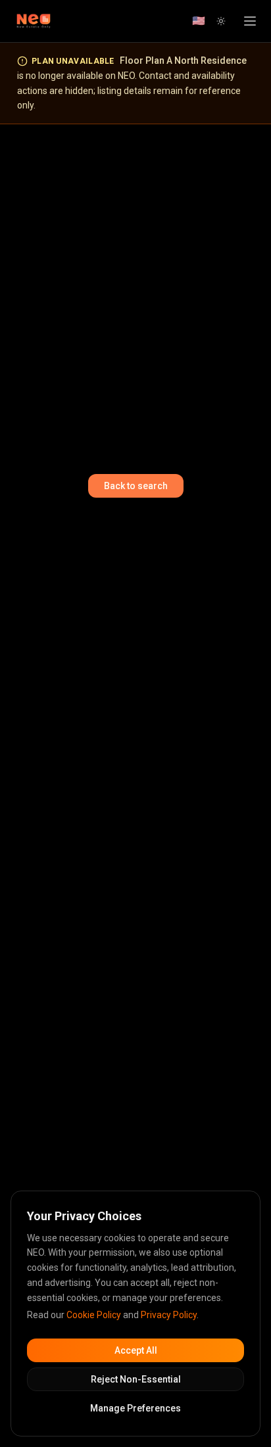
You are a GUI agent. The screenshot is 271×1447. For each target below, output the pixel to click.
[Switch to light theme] (221, 21)
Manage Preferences (135, 1408)
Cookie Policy (93, 1315)
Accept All (135, 1350)
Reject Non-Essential (136, 1379)
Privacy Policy (169, 1315)
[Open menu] (250, 21)
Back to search (136, 486)
